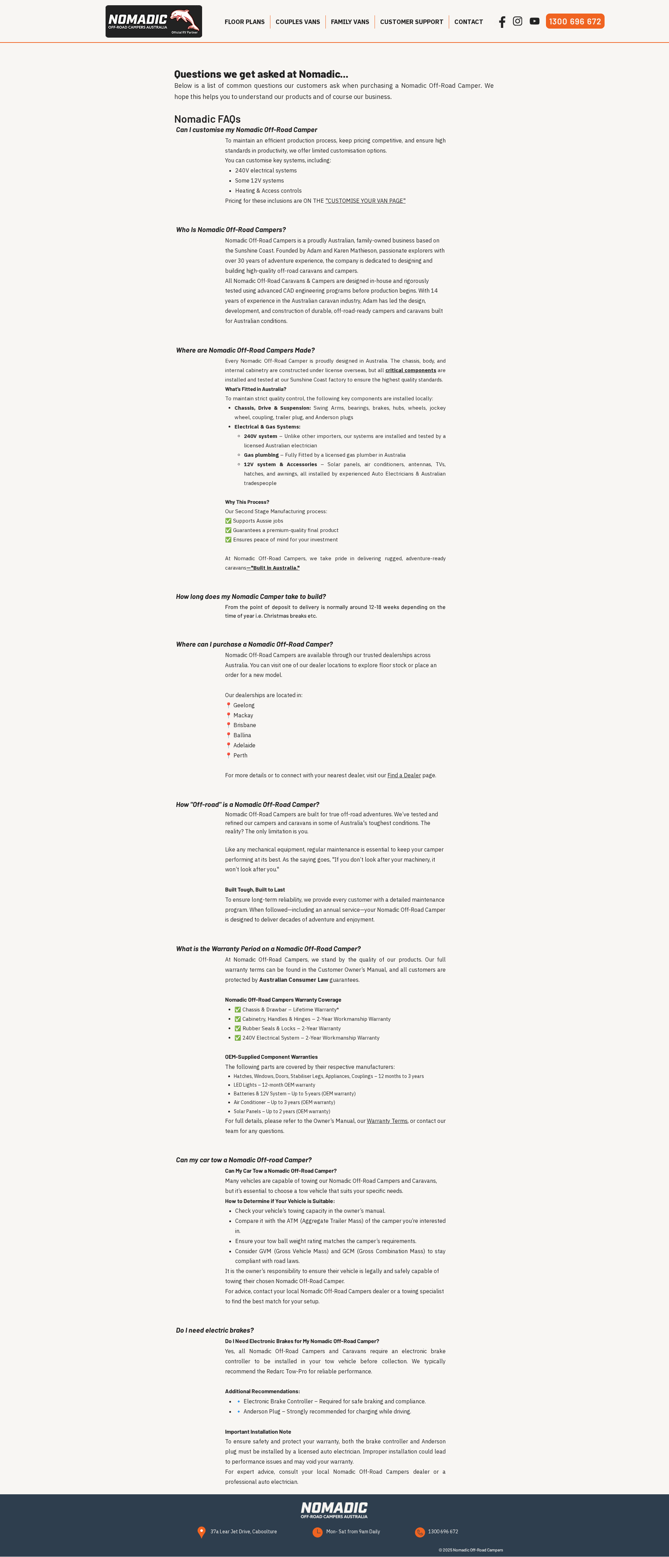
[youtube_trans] (534, 21)
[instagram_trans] (517, 21)
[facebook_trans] (500, 21)
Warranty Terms (387, 1120)
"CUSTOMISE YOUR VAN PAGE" (365, 200)
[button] (245, 22)
